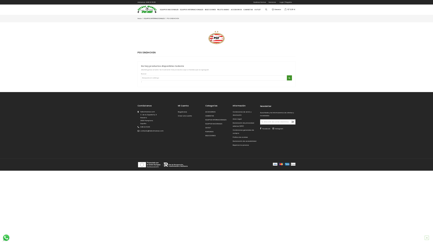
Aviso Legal (237, 119)
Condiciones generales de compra (243, 131)
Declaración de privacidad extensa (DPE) (243, 124)
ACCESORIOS (236, 9)
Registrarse (182, 112)
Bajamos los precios (241, 145)
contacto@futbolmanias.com (152, 131)
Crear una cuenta (185, 116)
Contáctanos (145, 105)
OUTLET (257, 9)
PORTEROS (209, 132)
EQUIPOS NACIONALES (169, 9)
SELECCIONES (210, 9)
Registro (288, 2)
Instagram (279, 129)
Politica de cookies (240, 137)
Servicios (272, 2)
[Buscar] (289, 77)
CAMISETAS (248, 9)
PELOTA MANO (223, 9)
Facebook (266, 129)
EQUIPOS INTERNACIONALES (191, 9)
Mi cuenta (183, 105)
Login (282, 2)
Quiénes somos (259, 2)
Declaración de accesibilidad (244, 141)
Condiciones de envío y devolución (242, 113)
